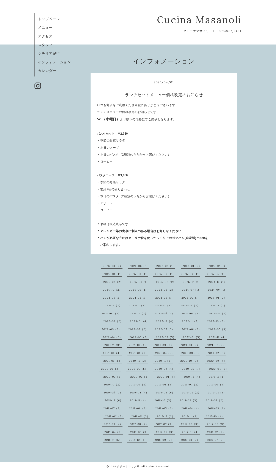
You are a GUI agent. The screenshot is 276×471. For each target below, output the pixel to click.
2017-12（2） (166, 416)
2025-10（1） (113, 273)
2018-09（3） (189, 400)
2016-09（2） (163, 439)
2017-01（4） (191, 432)
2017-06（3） (190, 424)
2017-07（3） (164, 424)
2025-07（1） (164, 273)
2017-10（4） (215, 416)
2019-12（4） (192, 376)
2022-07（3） (164, 329)
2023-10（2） (163, 305)
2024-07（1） (191, 289)
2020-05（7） (191, 368)
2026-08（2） (112, 265)
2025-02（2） (166, 281)
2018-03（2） (216, 408)
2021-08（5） (189, 345)
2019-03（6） (165, 392)
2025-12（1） (218, 265)
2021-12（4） (218, 337)
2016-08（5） (189, 439)
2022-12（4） (165, 321)
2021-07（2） (216, 345)
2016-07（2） (216, 439)
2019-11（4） (217, 376)
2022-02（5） (166, 337)
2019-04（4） (139, 392)
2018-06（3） (138, 408)
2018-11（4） (138, 400)
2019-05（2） (113, 392)
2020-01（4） (166, 376)
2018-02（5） (114, 416)
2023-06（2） (138, 313)
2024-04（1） (138, 297)
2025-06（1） (190, 273)
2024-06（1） (217, 289)
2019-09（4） (138, 384)
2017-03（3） (139, 432)
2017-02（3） (165, 432)
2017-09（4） (113, 424)
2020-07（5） (138, 368)
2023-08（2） (217, 305)
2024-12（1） (217, 281)
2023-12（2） (112, 305)
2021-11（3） (113, 345)
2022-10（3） (216, 321)
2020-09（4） (216, 360)
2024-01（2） (216, 297)
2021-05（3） (138, 353)
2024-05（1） (112, 297)
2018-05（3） (164, 408)
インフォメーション (54, 62)
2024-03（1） (164, 297)
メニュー (45, 27)
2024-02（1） (190, 297)
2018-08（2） (215, 400)
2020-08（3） (111, 368)
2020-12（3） (138, 360)
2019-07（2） (190, 384)
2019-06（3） (216, 384)
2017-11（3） (190, 416)
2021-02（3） (216, 353)
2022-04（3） (112, 337)
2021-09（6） (163, 345)
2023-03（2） (218, 313)
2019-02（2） (191, 392)
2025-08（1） (138, 273)
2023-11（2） (138, 305)
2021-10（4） (138, 345)
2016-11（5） (113, 439)
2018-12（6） (114, 400)
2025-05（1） (216, 273)
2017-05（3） (216, 424)
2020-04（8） (218, 368)
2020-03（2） (113, 376)
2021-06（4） (112, 353)
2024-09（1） (138, 289)
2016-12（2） (216, 432)
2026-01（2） (191, 265)
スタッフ (45, 45)
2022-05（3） (218, 329)
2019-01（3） (217, 392)
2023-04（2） (191, 313)
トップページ (49, 19)
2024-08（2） (165, 289)
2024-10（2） (112, 289)
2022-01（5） (192, 337)
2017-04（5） (113, 432)
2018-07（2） (112, 408)
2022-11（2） (191, 321)
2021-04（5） (164, 353)
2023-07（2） (111, 313)
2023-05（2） (164, 313)
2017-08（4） (139, 424)
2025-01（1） (192, 281)
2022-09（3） (111, 329)
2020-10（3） (189, 360)
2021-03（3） (190, 353)
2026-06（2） (139, 265)
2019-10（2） (113, 384)
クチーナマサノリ (128, 466)
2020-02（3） (140, 376)
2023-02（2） (113, 321)
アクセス (45, 36)
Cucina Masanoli (199, 19)
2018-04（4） (190, 408)
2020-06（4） (165, 368)
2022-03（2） (139, 337)
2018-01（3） (140, 416)
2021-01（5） (112, 360)
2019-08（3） (164, 384)
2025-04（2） (113, 281)
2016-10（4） (138, 439)
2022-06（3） (191, 329)
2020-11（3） (164, 360)
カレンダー (47, 70)
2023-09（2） (190, 305)
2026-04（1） (165, 265)
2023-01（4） (139, 321)
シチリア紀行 (49, 53)
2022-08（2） (138, 329)
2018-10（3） (163, 400)
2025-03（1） (139, 281)
